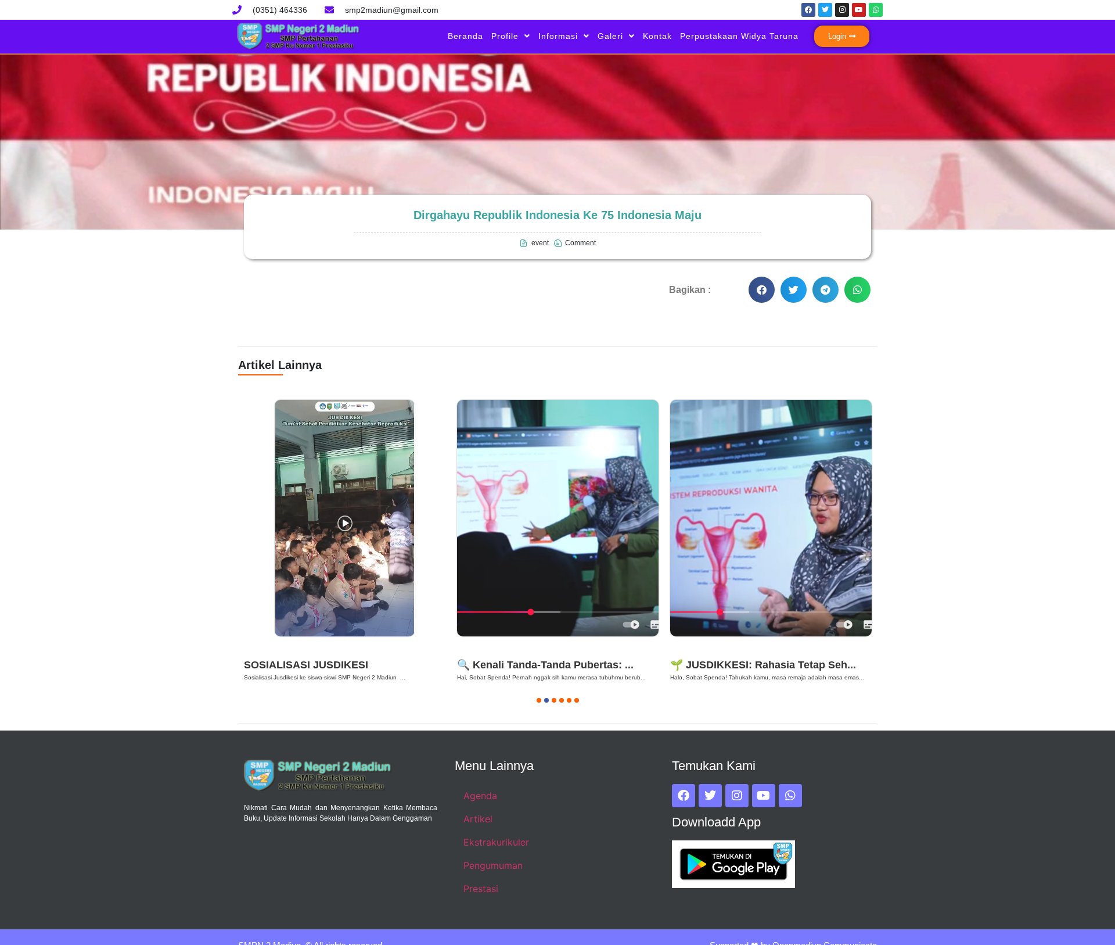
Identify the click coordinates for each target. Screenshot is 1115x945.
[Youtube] (859, 10)
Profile (505, 36)
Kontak (657, 36)
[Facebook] (808, 10)
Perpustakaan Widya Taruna (739, 36)
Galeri (610, 36)
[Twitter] (825, 10)
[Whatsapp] (876, 10)
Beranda (465, 36)
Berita (260, 650)
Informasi (558, 36)
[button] (762, 290)
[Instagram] (842, 10)
